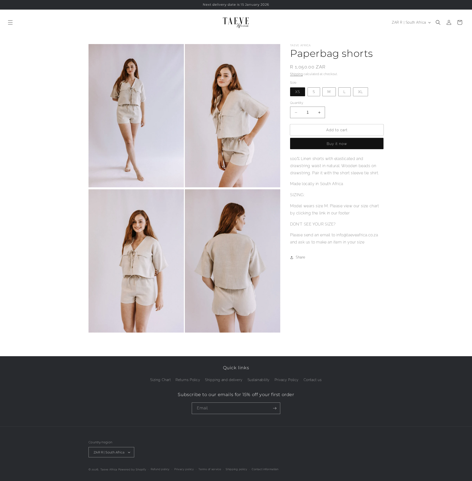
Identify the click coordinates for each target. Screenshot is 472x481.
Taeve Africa (108, 469)
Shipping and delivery (224, 380)
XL (360, 92)
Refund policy (160, 469)
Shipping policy (236, 469)
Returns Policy (188, 380)
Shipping (296, 74)
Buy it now (337, 144)
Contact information (265, 469)
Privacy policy (184, 469)
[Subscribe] (274, 408)
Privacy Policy (287, 380)
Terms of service (209, 469)
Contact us (313, 380)
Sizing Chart (160, 380)
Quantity (296, 103)
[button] (10, 22)
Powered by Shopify (132, 469)
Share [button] (300, 257)
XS (297, 92)
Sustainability (259, 380)
